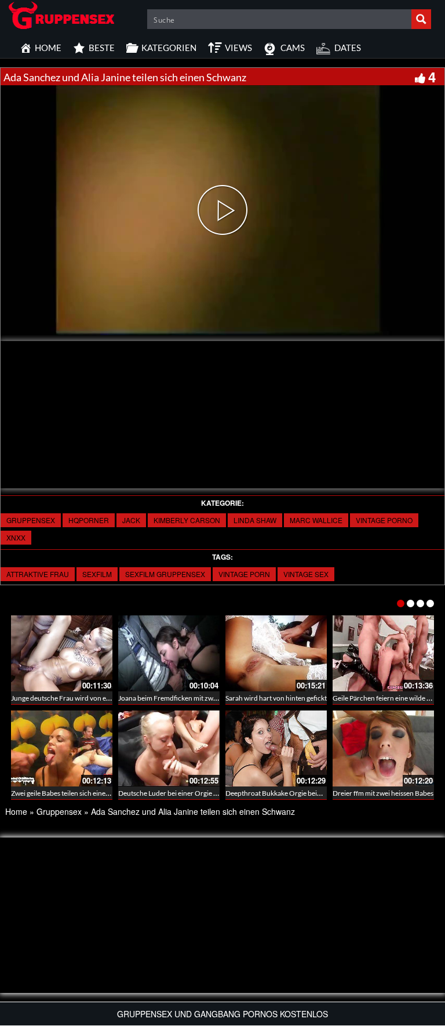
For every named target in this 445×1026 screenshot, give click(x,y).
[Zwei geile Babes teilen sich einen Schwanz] (61, 748)
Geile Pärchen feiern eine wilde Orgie (388, 698)
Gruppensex (30, 520)
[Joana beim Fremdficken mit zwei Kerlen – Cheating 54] (169, 653)
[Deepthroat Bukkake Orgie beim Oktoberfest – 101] (276, 748)
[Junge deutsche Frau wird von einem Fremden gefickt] (61, 653)
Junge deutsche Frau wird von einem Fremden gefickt (91, 698)
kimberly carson (187, 520)
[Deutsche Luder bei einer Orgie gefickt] (169, 748)
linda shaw (255, 520)
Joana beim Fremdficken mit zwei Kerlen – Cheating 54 (200, 698)
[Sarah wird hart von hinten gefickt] (276, 653)
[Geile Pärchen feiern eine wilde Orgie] (383, 653)
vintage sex (306, 574)
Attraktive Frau (37, 574)
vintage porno (384, 520)
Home (16, 811)
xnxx (15, 537)
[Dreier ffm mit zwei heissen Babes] (383, 748)
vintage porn (244, 574)
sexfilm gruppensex (165, 574)
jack (131, 520)
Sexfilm (97, 574)
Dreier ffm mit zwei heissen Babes (383, 793)
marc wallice (316, 520)
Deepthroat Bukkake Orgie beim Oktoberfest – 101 (302, 793)
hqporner (88, 520)
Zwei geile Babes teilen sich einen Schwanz (74, 793)
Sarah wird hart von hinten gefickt (276, 698)
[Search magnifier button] (421, 19)
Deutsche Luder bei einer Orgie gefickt (176, 793)
